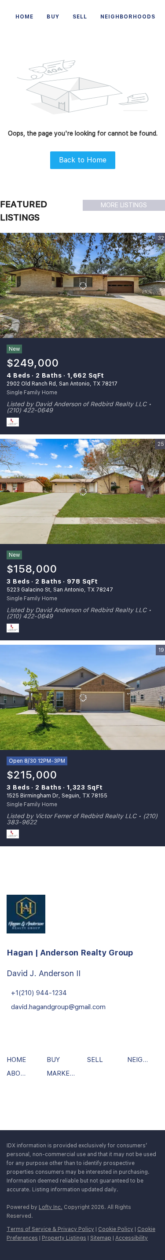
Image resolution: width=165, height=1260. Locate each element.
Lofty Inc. (50, 1207)
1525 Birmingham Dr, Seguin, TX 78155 (57, 796)
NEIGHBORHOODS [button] (127, 17)
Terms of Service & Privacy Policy (50, 1229)
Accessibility (131, 1238)
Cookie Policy (115, 1229)
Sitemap (100, 1238)
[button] (18, 1063)
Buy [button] (53, 17)
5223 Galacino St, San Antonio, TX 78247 (60, 590)
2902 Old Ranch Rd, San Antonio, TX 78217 (62, 384)
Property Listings (64, 1238)
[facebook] (15, 1104)
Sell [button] (80, 17)
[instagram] (39, 1104)
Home (24, 17)
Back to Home (82, 160)
